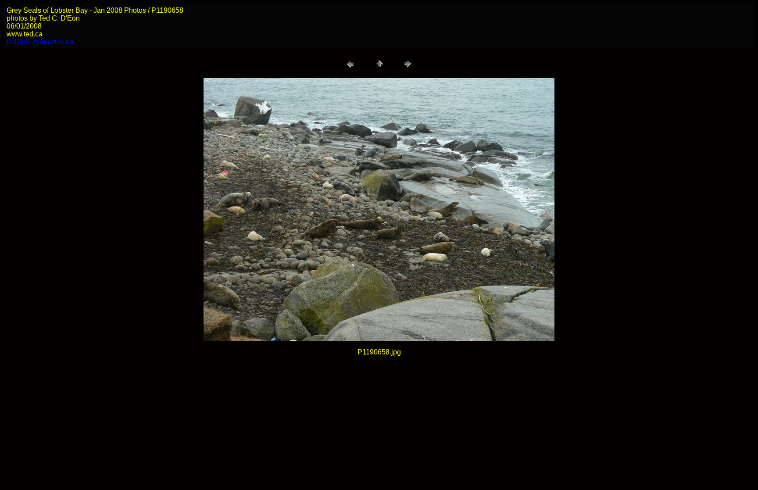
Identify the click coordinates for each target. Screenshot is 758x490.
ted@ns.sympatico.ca (40, 42)
